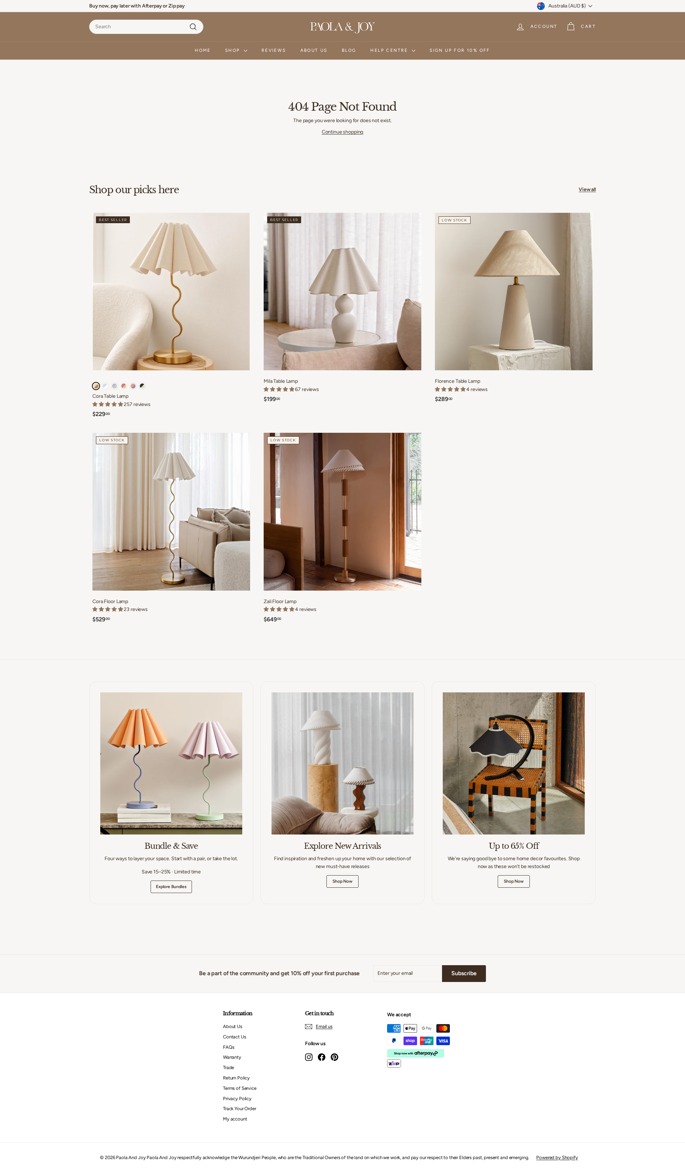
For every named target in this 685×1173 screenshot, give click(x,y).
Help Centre (390, 50)
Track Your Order (239, 1108)
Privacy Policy (237, 1098)
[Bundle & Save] (171, 763)
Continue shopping (343, 132)
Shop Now (342, 881)
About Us (314, 50)
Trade (228, 1067)
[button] (279, 389)
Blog (349, 50)
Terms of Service (240, 1088)
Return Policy (236, 1078)
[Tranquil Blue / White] (105, 386)
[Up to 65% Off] (514, 763)
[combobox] (146, 27)
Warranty (232, 1057)
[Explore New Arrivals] (342, 763)
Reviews (274, 50)
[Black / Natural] (142, 386)
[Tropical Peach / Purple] (133, 386)
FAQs (228, 1047)
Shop (233, 50)
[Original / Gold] (96, 386)
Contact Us (234, 1036)
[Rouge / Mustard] (123, 386)
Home (203, 50)
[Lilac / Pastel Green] (114, 386)
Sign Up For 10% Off (460, 50)
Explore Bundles (171, 886)
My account (235, 1119)
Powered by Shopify (557, 1157)
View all (587, 189)
